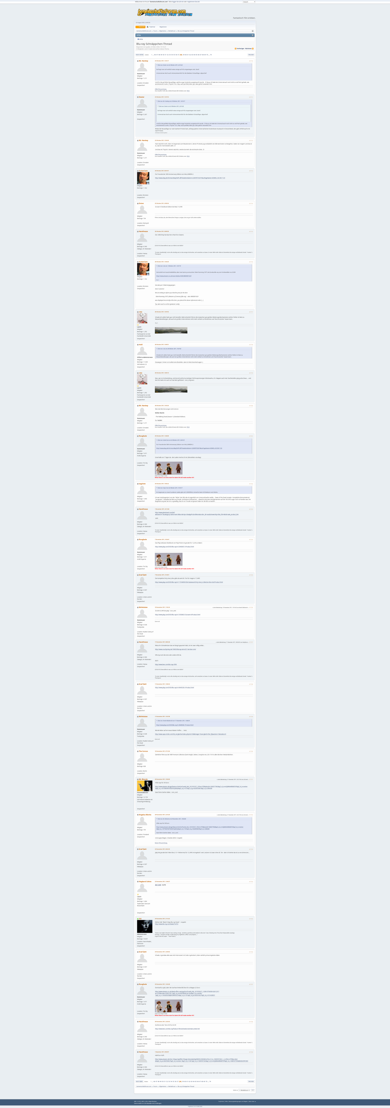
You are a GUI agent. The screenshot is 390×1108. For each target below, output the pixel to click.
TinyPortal (221, 1101)
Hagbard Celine (145, 881)
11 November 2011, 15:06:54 (162, 684)
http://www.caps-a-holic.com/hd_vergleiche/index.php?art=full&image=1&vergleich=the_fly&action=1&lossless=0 (190, 734)
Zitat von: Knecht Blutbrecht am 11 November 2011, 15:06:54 (174, 720)
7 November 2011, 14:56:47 (162, 539)
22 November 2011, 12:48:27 (162, 881)
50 (163, 55)
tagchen (142, 484)
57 (178, 55)
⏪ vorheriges (239, 48)
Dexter (141, 97)
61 (188, 55)
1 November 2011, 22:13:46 (162, 509)
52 (168, 55)
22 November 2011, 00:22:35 (162, 849)
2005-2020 (199, 1106)
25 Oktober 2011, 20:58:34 (162, 203)
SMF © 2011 (145, 1101)
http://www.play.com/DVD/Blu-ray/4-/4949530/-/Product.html (174, 687)
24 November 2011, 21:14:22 (162, 918)
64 (194, 55)
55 (174, 55)
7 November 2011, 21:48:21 (162, 575)
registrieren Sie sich (193, 2)
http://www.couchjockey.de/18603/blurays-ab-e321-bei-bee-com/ (175, 649)
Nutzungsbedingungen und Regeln (238, 1101)
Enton (141, 203)
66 (198, 55)
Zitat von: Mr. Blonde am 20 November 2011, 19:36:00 (172, 819)
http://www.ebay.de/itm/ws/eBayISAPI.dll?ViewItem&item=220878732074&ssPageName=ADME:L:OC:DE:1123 (190, 178)
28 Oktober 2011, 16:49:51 (162, 344)
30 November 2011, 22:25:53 (162, 1021)
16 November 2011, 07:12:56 (162, 751)
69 (205, 55)
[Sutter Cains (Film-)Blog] (138, 193)
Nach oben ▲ (252, 1101)
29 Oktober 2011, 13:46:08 (162, 436)
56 (176, 55)
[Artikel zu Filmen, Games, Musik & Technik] (138, 806)
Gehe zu (235, 1090)
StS (140, 919)
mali (141, 344)
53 (170, 55)
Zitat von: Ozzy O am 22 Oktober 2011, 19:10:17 (170, 488)
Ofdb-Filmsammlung (160, 89)
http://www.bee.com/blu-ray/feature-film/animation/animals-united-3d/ (177, 1029)
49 (161, 55)
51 (165, 55)
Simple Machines (152, 1101)
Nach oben (139, 1081)
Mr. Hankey (143, 61)
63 (192, 55)
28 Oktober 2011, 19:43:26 (162, 405)
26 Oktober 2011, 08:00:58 (162, 231)
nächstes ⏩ (249, 48)
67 (201, 55)
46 (155, 55)
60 (186, 55)
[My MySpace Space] (138, 460)
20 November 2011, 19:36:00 (162, 779)
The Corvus (143, 751)
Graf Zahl (142, 575)
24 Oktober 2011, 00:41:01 (162, 170)
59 (184, 55)
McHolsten (143, 607)
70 (207, 55)
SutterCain (143, 171)
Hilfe (226, 1101)
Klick (188, 91)
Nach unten (139, 55)
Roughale (143, 436)
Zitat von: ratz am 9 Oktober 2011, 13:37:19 (169, 266)
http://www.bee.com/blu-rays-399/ (166, 664)
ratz (140, 312)
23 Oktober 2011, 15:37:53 (162, 97)
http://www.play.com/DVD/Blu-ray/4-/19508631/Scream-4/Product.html (177, 614)
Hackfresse (143, 231)
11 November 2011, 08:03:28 (162, 642)
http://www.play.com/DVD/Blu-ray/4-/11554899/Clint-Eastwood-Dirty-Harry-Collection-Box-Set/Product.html (189, 582)
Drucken (251, 55)
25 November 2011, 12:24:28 (162, 984)
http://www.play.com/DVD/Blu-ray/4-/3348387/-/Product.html (174, 547)
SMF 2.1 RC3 (137, 1101)
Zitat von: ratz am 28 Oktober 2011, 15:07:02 (169, 348)
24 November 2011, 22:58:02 (162, 952)
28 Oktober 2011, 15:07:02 (162, 312)
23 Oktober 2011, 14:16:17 (162, 61)
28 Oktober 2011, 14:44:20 (162, 261)
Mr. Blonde (143, 779)
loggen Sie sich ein (178, 2)
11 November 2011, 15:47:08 (162, 716)
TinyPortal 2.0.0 (192, 1106)
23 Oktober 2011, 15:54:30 (162, 140)
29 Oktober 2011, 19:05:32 (162, 483)
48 (159, 55)
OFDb (141, 39)
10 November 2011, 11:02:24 (162, 607)
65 (196, 55)
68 (203, 55)
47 (157, 55)
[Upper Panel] (253, 31)
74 (211, 55)
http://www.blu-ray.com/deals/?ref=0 (166, 924)
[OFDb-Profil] (138, 910)
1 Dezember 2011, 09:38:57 (162, 1052)
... (153, 55)
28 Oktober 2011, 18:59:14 (162, 373)
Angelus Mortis (145, 815)
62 (190, 55)
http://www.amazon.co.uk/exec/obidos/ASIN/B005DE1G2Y (173, 276)
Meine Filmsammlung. (161, 843)
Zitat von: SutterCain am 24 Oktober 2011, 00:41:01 (171, 440)
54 (172, 55)
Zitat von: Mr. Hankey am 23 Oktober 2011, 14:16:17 (171, 101)
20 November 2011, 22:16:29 (162, 814)
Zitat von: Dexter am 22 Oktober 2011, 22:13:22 (170, 65)
